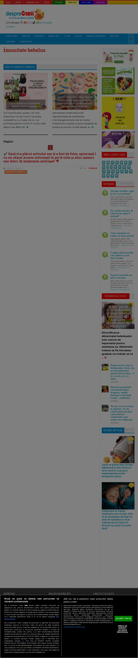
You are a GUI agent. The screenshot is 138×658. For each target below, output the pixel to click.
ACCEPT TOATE (123, 618)
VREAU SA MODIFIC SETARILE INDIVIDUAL (122, 629)
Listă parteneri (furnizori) (74, 627)
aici (23, 641)
